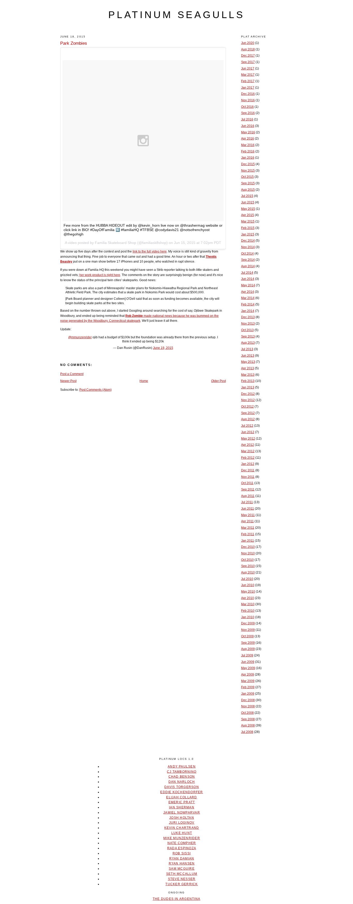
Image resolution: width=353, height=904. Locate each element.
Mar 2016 (248, 145)
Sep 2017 (248, 62)
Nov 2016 (248, 100)
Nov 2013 (248, 323)
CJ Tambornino (181, 771)
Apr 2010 (247, 598)
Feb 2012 (248, 457)
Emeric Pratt (181, 802)
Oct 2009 (247, 636)
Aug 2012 (248, 419)
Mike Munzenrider (181, 838)
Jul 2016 (247, 119)
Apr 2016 (247, 138)
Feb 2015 (248, 228)
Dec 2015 (248, 164)
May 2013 (248, 362)
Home (144, 381)
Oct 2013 (247, 330)
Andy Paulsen (182, 766)
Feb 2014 (248, 304)
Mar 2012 (248, 451)
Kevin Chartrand (181, 828)
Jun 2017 (247, 68)
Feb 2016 (248, 151)
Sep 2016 (248, 113)
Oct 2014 (247, 253)
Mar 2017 (248, 74)
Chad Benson (181, 776)
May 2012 (248, 438)
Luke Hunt (181, 833)
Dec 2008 (248, 700)
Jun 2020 (247, 43)
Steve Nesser (182, 879)
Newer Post (68, 381)
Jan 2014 (247, 311)
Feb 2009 (248, 687)
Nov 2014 (248, 247)
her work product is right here (99, 275)
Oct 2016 (247, 107)
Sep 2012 (248, 413)
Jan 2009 (247, 693)
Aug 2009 (248, 649)
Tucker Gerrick (181, 884)
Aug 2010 (248, 572)
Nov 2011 (248, 477)
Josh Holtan (181, 817)
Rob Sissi (182, 853)
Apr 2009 (247, 674)
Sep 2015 (248, 183)
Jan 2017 (247, 87)
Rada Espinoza (181, 848)
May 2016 (248, 132)
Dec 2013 (248, 317)
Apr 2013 (247, 368)
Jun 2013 (247, 355)
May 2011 (248, 515)
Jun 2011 (247, 508)
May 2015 (248, 209)
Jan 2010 (247, 617)
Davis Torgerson (181, 787)
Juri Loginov (182, 822)
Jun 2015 (247, 202)
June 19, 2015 (163, 348)
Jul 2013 (247, 349)
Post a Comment (71, 374)
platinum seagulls (176, 14)
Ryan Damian (181, 858)
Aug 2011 (248, 496)
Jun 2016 (247, 126)
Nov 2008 (248, 706)
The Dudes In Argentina (176, 899)
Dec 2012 (248, 394)
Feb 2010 (248, 610)
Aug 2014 (248, 266)
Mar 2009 (248, 681)
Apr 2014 (247, 292)
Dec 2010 (248, 547)
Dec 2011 (248, 470)
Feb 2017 (248, 81)
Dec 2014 (248, 240)
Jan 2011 (247, 540)
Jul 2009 (247, 655)
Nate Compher (181, 843)
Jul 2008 (247, 732)
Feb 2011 (247, 534)
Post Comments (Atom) (95, 390)
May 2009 (248, 668)
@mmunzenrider (80, 337)
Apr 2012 (247, 445)
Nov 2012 (248, 400)
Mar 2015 (248, 221)
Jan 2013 (247, 387)
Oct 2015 (247, 177)
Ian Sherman (181, 807)
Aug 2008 (248, 725)
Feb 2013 (248, 381)
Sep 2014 (248, 260)
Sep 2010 (248, 566)
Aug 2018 (248, 49)
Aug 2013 (248, 342)
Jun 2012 (247, 432)
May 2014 (248, 285)
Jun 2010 (247, 585)
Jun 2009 (247, 662)
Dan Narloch (181, 782)
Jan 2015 (247, 234)
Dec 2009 (248, 623)
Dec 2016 (248, 94)
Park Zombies (73, 43)
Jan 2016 (247, 157)
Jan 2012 (247, 464)
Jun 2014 (247, 279)
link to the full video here (150, 251)
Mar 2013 (248, 375)
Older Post (218, 381)
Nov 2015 (248, 170)
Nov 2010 (248, 553)
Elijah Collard (181, 797)
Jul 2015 (247, 196)
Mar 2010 (248, 604)
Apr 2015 (247, 215)
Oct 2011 (247, 483)
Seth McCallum (181, 874)
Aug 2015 (248, 189)
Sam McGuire (182, 868)
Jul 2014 (247, 272)
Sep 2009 (248, 643)
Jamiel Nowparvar (181, 812)
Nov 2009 (248, 630)
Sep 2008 (248, 719)
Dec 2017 (248, 55)
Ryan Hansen (182, 863)
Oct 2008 (247, 713)
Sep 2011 (248, 489)
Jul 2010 (247, 579)
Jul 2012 (247, 425)
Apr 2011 (247, 521)
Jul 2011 (247, 502)
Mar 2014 (248, 298)
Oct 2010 (247, 560)
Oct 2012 (247, 406)
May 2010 (248, 591)
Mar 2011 (247, 528)
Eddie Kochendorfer (181, 792)
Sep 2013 (248, 336)
